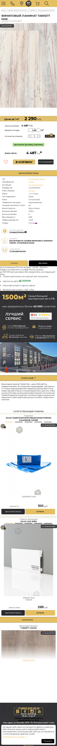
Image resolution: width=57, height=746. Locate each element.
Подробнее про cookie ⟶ (14, 737)
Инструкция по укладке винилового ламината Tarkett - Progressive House (31, 241)
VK (17, 711)
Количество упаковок (14, 136)
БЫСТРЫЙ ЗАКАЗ (13, 511)
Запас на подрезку (50, 136)
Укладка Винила (16, 232)
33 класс (31, 191)
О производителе (18, 251)
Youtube (39, 711)
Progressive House (46, 10)
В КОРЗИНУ (24, 162)
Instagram (32, 711)
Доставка (43, 263)
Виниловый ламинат (17, 10)
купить (40, 511)
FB (24, 711)
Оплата (14, 263)
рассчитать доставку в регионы (28, 144)
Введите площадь (12, 130)
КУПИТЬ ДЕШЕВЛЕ (46, 162)
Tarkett (32, 10)
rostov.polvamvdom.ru (28, 4)
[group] (28, 65)
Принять (47, 741)
